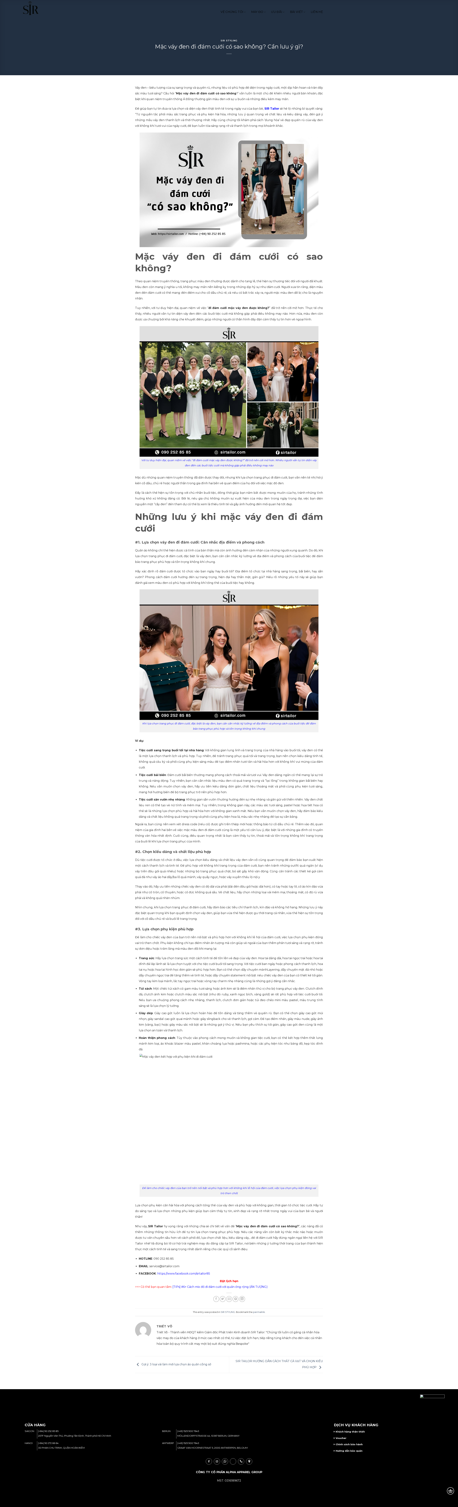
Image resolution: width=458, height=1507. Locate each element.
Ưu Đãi (276, 12)
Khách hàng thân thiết (350, 1431)
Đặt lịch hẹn (229, 1281)
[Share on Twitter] (223, 1299)
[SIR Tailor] (35, 8)
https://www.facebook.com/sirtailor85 (183, 1273)
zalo (233, 1461)
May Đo (257, 12)
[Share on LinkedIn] (242, 1299)
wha (225, 1461)
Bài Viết (296, 12)
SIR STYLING (229, 40)
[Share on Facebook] (216, 1299)
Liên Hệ (317, 12)
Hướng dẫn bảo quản (349, 1450)
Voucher (341, 1438)
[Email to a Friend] (229, 1299)
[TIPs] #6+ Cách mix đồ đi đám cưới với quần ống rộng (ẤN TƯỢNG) (220, 1287)
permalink (259, 1312)
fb (209, 1461)
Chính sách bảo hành (349, 1444)
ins (217, 1461)
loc (249, 1461)
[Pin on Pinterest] (235, 1299)
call (241, 1461)
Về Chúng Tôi (232, 12)
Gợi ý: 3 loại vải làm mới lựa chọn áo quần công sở (176, 1364)
